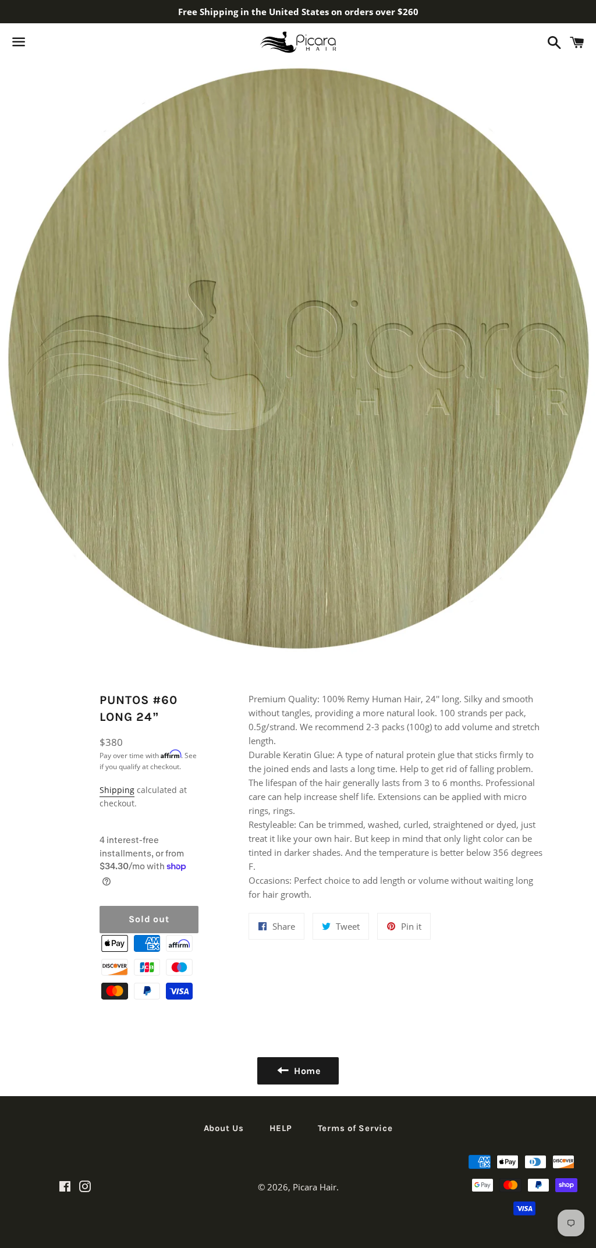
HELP (280, 1128)
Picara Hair (314, 1187)
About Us (224, 1128)
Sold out (149, 919)
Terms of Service (355, 1128)
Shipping (117, 789)
